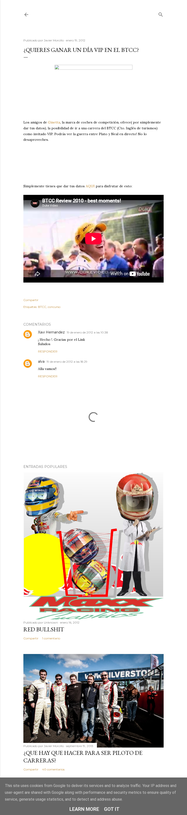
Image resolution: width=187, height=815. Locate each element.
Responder (47, 351)
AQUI (90, 186)
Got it (112, 809)
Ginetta (54, 122)
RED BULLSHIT (43, 629)
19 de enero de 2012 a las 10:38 (87, 332)
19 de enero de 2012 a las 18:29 (67, 361)
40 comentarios (53, 769)
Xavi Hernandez (51, 332)
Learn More (84, 809)
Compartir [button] (30, 300)
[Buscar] (161, 13)
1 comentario (51, 638)
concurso (54, 307)
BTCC (42, 307)
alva (41, 361)
